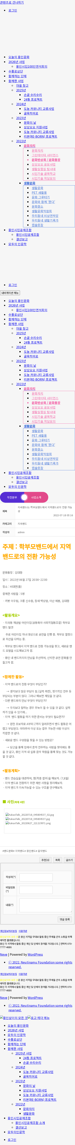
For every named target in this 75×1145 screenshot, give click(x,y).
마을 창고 (22, 85)
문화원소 (37, 206)
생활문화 (37, 187)
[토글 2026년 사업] (73, 305)
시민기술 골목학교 (44, 173)
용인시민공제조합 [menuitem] (19, 1118)
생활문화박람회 (42, 211)
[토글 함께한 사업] (73, 324)
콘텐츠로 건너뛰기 (12, 2)
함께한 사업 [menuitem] (15, 1048)
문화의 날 (30, 122)
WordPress (35, 954)
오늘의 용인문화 (18, 57)
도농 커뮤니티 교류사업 (39, 108)
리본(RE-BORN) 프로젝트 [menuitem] (40, 1099)
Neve (3, 954)
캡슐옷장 (37, 225)
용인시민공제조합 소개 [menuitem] (30, 1122)
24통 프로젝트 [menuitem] (32, 1058)
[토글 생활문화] (73, 426)
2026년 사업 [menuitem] (16, 1030)
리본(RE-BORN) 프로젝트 (40, 136)
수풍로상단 (15, 71)
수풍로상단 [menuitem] (15, 1039)
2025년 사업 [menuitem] (23, 1053)
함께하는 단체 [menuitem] (17, 1044)
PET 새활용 (39, 192)
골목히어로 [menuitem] (30, 1076)
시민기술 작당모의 (44, 178)
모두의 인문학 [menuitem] (17, 1034)
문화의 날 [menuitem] (29, 1085)
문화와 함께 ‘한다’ (43, 201)
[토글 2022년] (73, 384)
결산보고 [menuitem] (21, 1127)
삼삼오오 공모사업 (44, 164)
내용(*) (9, 905)
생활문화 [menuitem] (29, 1113)
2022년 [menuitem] (20, 1104)
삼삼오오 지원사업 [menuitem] (35, 1090)
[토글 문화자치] (73, 389)
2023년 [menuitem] (20, 1081)
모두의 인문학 (17, 244)
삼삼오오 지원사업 (36, 127)
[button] (21, 532)
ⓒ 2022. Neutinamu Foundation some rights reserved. (40, 964)
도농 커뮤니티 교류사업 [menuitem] (38, 1071)
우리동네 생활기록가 (45, 220)
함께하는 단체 (17, 76)
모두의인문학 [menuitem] (16, 1132)
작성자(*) (11, 877)
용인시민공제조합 (27, 234)
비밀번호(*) (10, 889)
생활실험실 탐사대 (44, 169)
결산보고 (22, 239)
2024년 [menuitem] (20, 1067)
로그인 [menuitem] (12, 1139)
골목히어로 (31, 113)
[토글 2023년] (73, 361)
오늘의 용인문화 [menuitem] (18, 1025)
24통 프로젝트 (33, 99)
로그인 (12, 10)
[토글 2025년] (73, 333)
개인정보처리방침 (8, 931)
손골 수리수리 (33, 94)
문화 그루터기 (41, 197)
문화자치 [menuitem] (29, 1108)
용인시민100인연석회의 (31, 66)
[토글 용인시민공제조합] (73, 473)
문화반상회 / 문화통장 (46, 159)
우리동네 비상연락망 (45, 215)
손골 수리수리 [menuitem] (32, 1062)
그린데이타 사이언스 (45, 155)
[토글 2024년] (73, 347)
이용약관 (23, 931)
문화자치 (37, 150)
